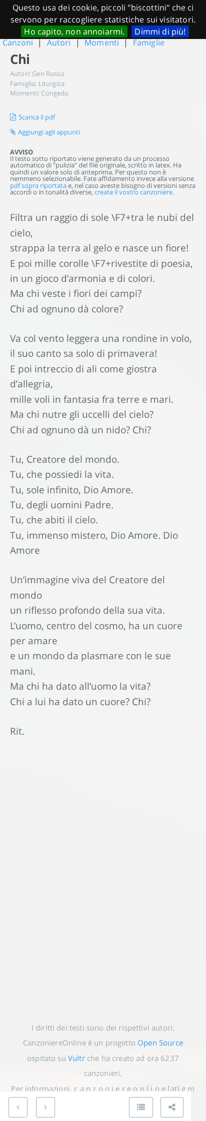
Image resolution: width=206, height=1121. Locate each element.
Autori (59, 42)
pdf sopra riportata (38, 185)
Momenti (101, 42)
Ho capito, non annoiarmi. (74, 31)
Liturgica (51, 83)
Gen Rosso (48, 73)
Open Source (160, 1043)
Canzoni (17, 42)
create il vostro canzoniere (133, 191)
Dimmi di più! (160, 31)
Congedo (54, 92)
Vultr (76, 1058)
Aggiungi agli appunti (49, 131)
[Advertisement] (103, 872)
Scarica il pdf (36, 116)
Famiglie (148, 42)
